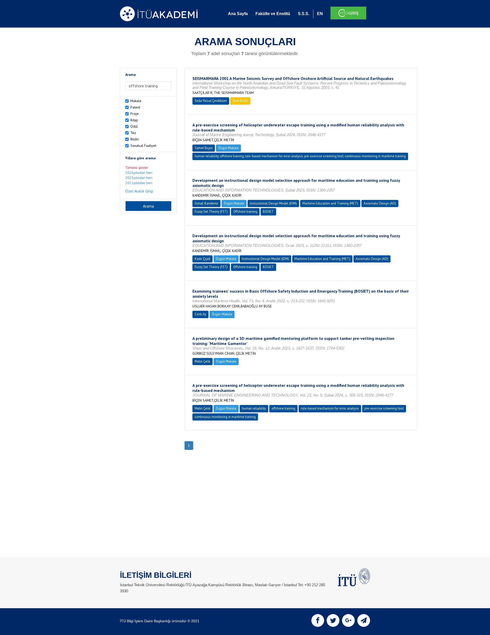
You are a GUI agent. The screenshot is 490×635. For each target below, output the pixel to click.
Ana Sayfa (238, 13)
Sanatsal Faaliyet (143, 145)
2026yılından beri (138, 172)
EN (320, 13)
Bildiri (134, 139)
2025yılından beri (138, 177)
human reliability (254, 408)
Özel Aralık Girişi (139, 191)
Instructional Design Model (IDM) (273, 203)
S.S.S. (303, 13)
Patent (135, 107)
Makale (135, 101)
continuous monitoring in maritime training (225, 417)
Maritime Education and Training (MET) (330, 203)
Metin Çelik (202, 361)
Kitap (134, 120)
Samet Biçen (204, 148)
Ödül (134, 126)
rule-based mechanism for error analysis (330, 408)
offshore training (283, 408)
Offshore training (245, 211)
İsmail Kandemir (206, 203)
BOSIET (268, 211)
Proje (134, 113)
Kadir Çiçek (202, 259)
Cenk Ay (200, 314)
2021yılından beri (138, 183)
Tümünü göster (136, 167)
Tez (133, 132)
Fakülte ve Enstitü (272, 13)
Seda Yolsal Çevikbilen (211, 101)
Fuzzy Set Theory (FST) (211, 211)
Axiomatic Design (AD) (380, 203)
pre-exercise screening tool (384, 408)
